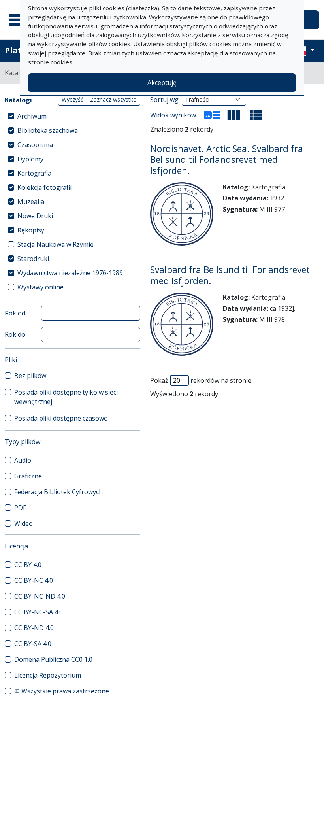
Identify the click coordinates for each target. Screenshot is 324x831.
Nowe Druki (35, 216)
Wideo (23, 523)
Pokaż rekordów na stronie (200, 380)
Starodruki (33, 258)
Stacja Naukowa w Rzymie (55, 244)
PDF (20, 507)
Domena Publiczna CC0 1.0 (53, 659)
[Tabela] (256, 115)
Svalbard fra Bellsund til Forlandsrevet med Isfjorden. (230, 275)
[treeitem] (72, 116)
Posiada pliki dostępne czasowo (61, 418)
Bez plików (30, 375)
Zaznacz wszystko (113, 99)
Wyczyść (72, 99)
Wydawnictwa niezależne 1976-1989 (70, 272)
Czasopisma (35, 144)
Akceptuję (162, 82)
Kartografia (34, 173)
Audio (22, 460)
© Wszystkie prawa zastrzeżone (61, 691)
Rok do (15, 334)
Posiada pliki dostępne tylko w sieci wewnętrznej (66, 397)
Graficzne (28, 476)
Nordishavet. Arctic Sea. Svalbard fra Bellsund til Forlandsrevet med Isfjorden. (226, 160)
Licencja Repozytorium (47, 675)
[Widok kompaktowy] (233, 115)
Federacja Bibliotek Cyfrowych (58, 491)
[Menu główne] (19, 19)
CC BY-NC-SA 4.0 (38, 612)
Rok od (15, 313)
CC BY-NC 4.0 (33, 580)
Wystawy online (40, 287)
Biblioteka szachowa (47, 130)
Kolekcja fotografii (44, 187)
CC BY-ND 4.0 (34, 627)
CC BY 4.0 (27, 564)
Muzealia (30, 201)
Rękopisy (30, 230)
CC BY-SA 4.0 (32, 643)
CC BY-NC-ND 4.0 (39, 596)
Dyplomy (30, 159)
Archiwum (32, 116)
